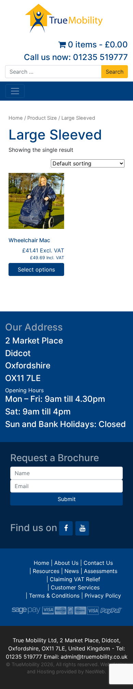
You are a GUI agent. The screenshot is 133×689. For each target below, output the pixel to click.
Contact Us (98, 562)
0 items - (97, 44)
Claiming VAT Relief (75, 579)
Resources (46, 571)
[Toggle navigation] (15, 91)
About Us (66, 562)
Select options (36, 269)
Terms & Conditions (54, 595)
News (71, 571)
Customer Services (75, 587)
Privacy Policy (103, 595)
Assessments (100, 571)
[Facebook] (66, 528)
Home (16, 118)
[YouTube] (82, 528)
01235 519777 (100, 57)
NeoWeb (95, 671)
